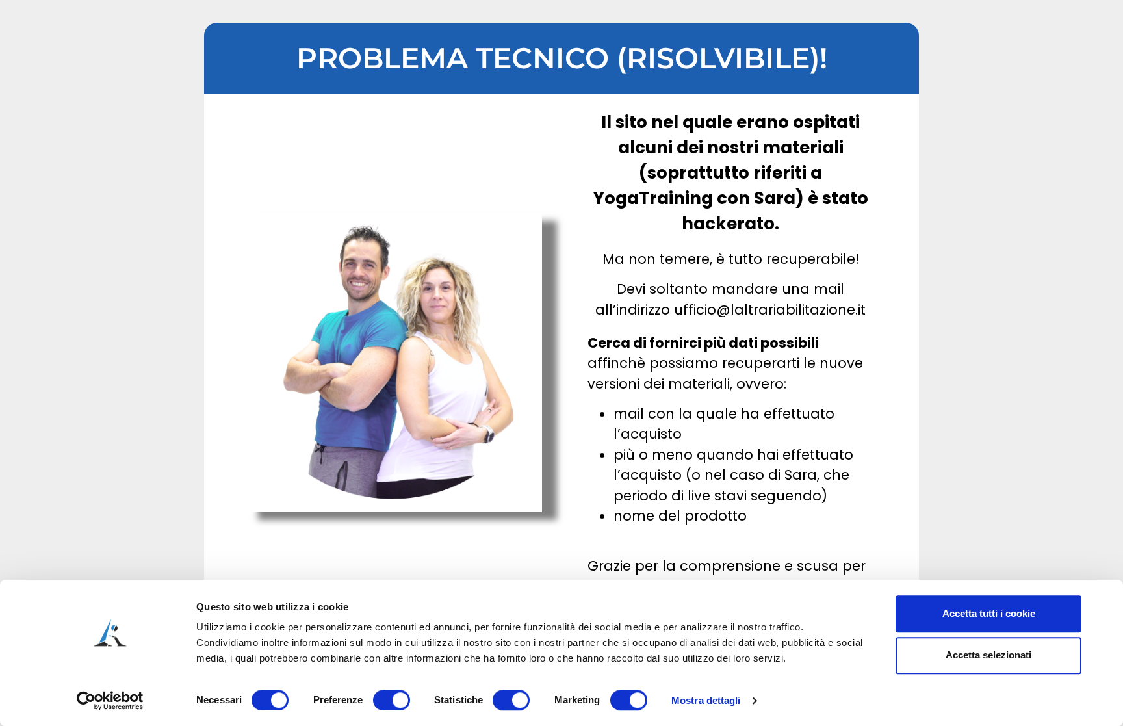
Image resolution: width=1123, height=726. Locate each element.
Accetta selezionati (988, 654)
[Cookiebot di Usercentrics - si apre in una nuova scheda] (110, 700)
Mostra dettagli (706, 700)
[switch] (391, 700)
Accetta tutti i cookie (988, 613)
